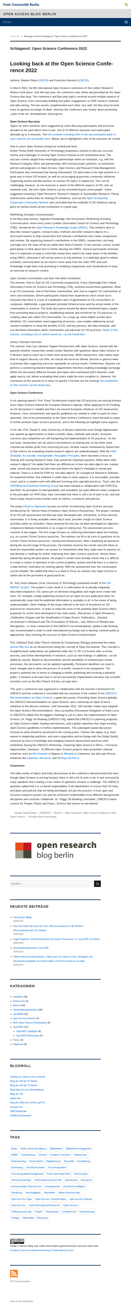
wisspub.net (16, 1106)
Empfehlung (83, 1161)
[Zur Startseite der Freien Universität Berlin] (21, 5)
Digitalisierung (53, 1161)
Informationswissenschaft (48, 1180)
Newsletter (49, 1192)
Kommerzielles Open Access (26, 1186)
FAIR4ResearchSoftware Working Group (34, 485)
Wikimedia (28, 1217)
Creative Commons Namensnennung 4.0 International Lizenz (42, 1250)
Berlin (14, 1148)
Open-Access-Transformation (50, 1199)
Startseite (15, 36)
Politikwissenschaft (21, 1211)
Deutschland (35, 1161)
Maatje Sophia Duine (25, 812)
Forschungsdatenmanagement (27, 1173)
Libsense (32, 758)
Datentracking (18, 1161)
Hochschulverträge (21, 1180)
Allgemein (18, 1044)
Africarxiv (45, 758)
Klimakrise (86, 1180)
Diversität (69, 1161)
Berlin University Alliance (33, 1148)
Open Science (17, 816)
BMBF (14, 1154)
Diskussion (19, 1001)
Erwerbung (17, 1167)
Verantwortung (86, 1211)
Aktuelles (18, 996)
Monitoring (16, 1192)
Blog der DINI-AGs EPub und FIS (27, 1102)
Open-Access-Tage (21, 1199)
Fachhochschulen (35, 1167)
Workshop (42, 1217)
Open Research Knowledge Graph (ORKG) (62, 227)
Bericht (58, 812)
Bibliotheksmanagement (78, 1148)
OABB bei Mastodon (20, 1115)
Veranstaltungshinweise (25, 1009)
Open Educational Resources (44, 1205)
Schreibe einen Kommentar (42, 816)
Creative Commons (60, 1154)
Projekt (38, 1211)
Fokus (16, 1039)
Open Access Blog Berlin (29, 14)
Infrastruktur (71, 1180)
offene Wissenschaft (69, 1192)
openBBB (18, 1014)
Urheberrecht (69, 1211)
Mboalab (68, 753)
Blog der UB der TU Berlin (23, 1085)
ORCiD (43, 80)
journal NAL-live (19, 646)
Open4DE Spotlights (26, 1031)
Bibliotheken (56, 1148)
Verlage (15, 1217)
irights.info (15, 1098)
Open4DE (18, 1027)
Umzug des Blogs (22, 917)
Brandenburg (28, 1154)
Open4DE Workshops (27, 1035)
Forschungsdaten (57, 1167)
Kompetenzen (52, 1186)
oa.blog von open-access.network (27, 1076)
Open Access (18, 1205)
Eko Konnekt (40, 753)
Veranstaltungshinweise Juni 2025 (30, 947)
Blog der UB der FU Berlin (23, 1081)
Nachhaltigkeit (33, 1192)
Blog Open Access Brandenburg (27, 1089)
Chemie (43, 1154)
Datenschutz (80, 1154)
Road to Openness (35, 506)
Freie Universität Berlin (58, 1173)
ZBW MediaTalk (18, 1111)
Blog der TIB (16, 1094)
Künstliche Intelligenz (74, 1186)
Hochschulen (81, 1173)
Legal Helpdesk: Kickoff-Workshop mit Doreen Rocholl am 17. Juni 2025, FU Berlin (56, 939)
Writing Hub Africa (68, 758)
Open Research (73, 812)
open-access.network (24, 1018)
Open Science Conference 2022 (99, 812)
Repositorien (52, 1211)
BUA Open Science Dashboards (30, 1022)
